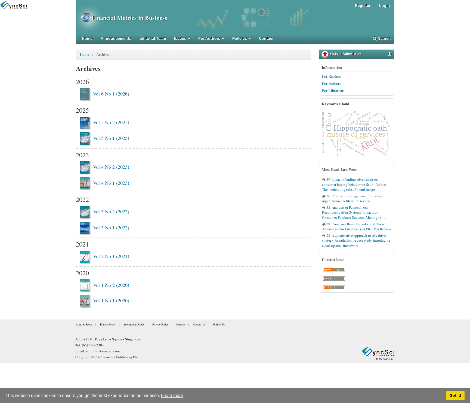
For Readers (331, 76)
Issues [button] (180, 38)
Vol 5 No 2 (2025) (111, 122)
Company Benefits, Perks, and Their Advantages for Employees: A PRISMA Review (356, 226)
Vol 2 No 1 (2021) (111, 256)
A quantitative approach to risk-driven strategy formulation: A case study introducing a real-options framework (356, 240)
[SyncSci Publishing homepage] (84, 17)
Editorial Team (153, 38)
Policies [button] (240, 38)
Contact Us (199, 324)
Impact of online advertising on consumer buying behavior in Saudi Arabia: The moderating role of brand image (354, 184)
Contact (266, 38)
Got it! (455, 395)
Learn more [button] (172, 395)
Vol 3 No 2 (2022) (111, 211)
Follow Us (219, 324)
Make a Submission (344, 54)
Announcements (116, 38)
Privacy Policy (160, 324)
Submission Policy (133, 324)
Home (87, 38)
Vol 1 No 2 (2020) (111, 285)
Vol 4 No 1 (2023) (111, 183)
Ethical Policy (108, 324)
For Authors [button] (209, 38)
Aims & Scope (84, 324)
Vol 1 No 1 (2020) (111, 300)
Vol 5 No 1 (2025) (111, 138)
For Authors (331, 83)
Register (362, 5)
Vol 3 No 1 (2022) (111, 227)
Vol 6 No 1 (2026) (111, 93)
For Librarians (333, 90)
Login (384, 5)
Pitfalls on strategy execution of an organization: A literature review (352, 198)
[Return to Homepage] (378, 350)
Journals (180, 324)
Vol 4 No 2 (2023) (111, 167)
